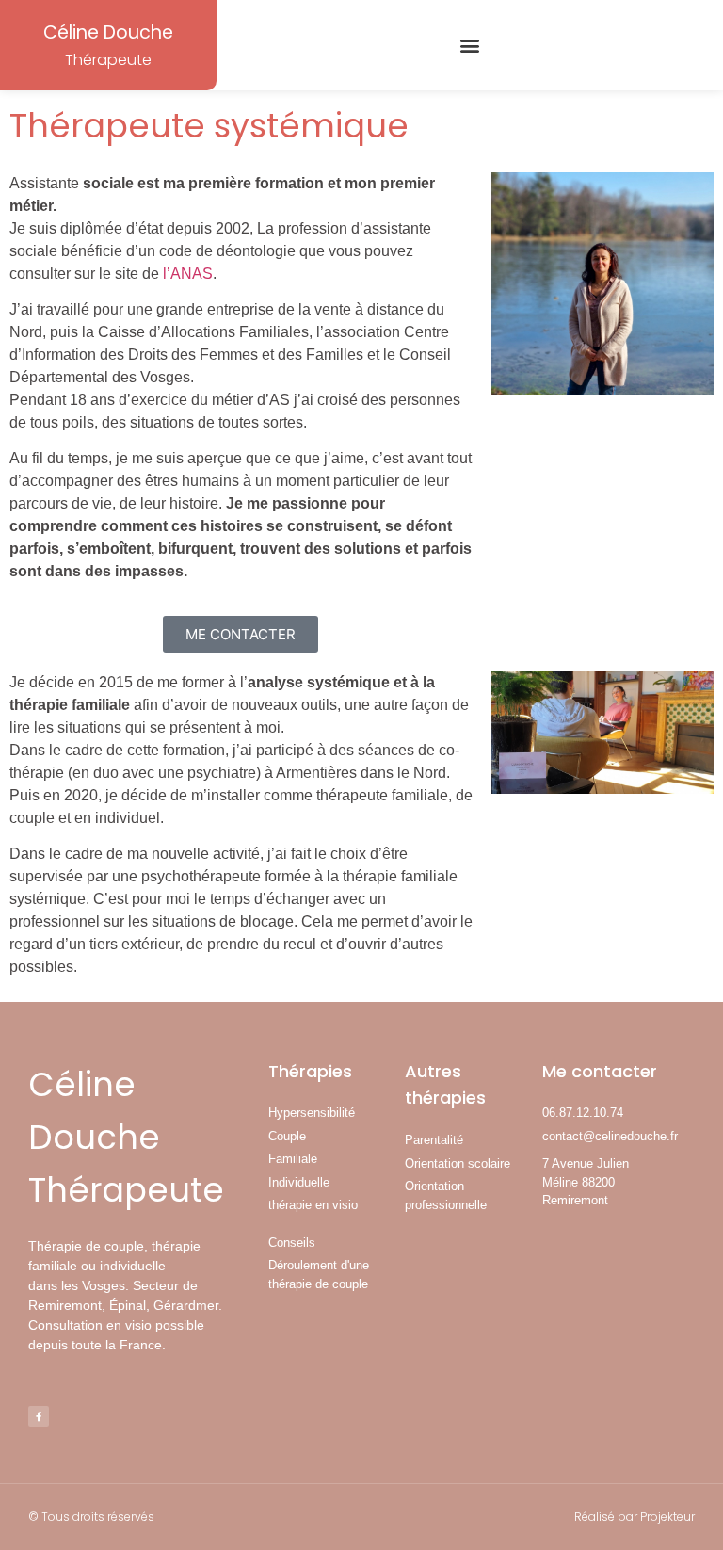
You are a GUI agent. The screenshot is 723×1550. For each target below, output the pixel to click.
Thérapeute (108, 60)
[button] (470, 45)
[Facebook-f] (38, 1416)
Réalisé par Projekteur (634, 1517)
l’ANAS (188, 274)
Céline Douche (108, 32)
